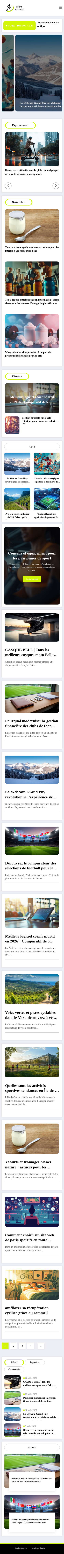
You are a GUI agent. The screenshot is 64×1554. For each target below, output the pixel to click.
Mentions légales (38, 1548)
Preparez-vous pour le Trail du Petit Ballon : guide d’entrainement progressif (17, 516)
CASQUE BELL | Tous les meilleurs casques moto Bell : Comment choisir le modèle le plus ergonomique (30, 653)
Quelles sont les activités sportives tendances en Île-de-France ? (30, 1088)
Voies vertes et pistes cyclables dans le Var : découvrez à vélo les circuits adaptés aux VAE (30, 1015)
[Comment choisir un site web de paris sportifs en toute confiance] (32, 1211)
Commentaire (14, 1369)
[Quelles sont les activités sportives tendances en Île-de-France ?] (32, 1062)
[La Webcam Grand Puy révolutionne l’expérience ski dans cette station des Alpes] (32, 769)
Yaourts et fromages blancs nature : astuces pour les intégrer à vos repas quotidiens (32, 249)
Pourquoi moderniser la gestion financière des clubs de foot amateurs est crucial (31, 724)
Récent (14, 1362)
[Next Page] (41, 1346)
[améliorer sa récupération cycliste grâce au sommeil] (32, 1284)
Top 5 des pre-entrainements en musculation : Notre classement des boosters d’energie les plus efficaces (32, 301)
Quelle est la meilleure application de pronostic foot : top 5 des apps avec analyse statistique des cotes (46, 516)
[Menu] (60, 8)
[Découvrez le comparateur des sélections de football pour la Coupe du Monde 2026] (32, 840)
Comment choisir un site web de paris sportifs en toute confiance (29, 1238)
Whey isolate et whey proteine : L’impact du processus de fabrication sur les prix (28, 354)
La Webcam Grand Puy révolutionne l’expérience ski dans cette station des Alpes (27, 105)
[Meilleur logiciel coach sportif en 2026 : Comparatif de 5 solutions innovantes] (32, 912)
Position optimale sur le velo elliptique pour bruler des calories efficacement (39, 420)
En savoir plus (32, 579)
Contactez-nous (21, 1548)
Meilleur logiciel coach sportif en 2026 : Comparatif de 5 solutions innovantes (32, 400)
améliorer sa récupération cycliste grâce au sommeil (27, 1310)
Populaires (34, 1362)
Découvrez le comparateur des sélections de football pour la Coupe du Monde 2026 (30, 866)
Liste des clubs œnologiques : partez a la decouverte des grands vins (47, 480)
